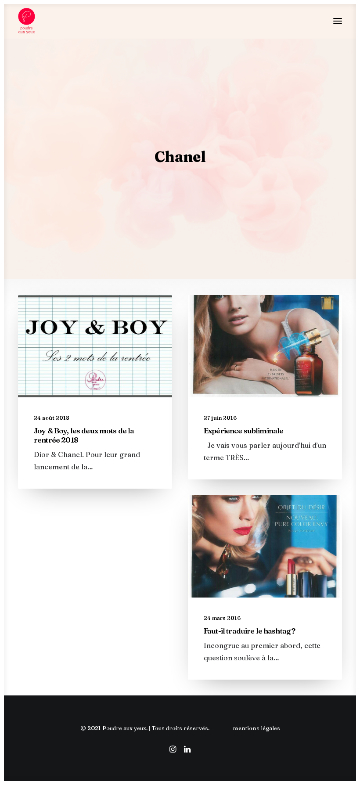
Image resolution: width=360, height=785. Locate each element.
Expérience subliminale (243, 430)
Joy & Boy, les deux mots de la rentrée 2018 (84, 435)
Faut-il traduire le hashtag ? (249, 630)
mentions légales (256, 727)
